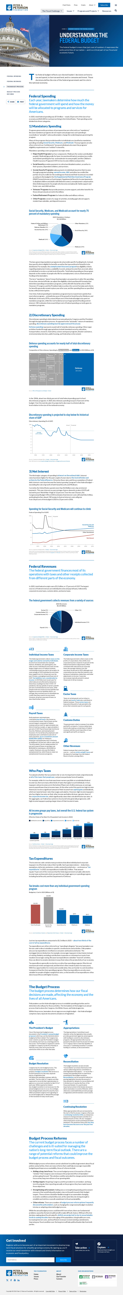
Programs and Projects (87, 11)
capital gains (78, 789)
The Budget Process (15, 86)
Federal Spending (14, 76)
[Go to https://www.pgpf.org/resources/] (106, 1248)
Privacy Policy (62, 1291)
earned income (59, 172)
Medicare (59, 143)
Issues (69, 11)
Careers (59, 1279)
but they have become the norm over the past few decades (78, 1124)
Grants (83, 5)
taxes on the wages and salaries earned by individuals (44, 660)
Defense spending (36, 327)
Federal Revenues (14, 81)
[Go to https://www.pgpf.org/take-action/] (83, 1247)
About (91, 5)
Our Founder (61, 1276)
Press (76, 5)
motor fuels (75, 700)
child (67, 172)
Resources (106, 11)
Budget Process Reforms (13, 93)
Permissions (83, 1291)
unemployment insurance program (63, 266)
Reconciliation (68, 1077)
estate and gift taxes (82, 752)
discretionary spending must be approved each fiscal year (58, 324)
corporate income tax (40, 796)
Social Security (49, 143)
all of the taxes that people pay (43, 777)
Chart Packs (66, 5)
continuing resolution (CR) (73, 1115)
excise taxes (83, 702)
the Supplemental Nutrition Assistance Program (72, 177)
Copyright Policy (50, 1291)
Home (64, 29)
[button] (104, 5)
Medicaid (70, 143)
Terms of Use (72, 1291)
